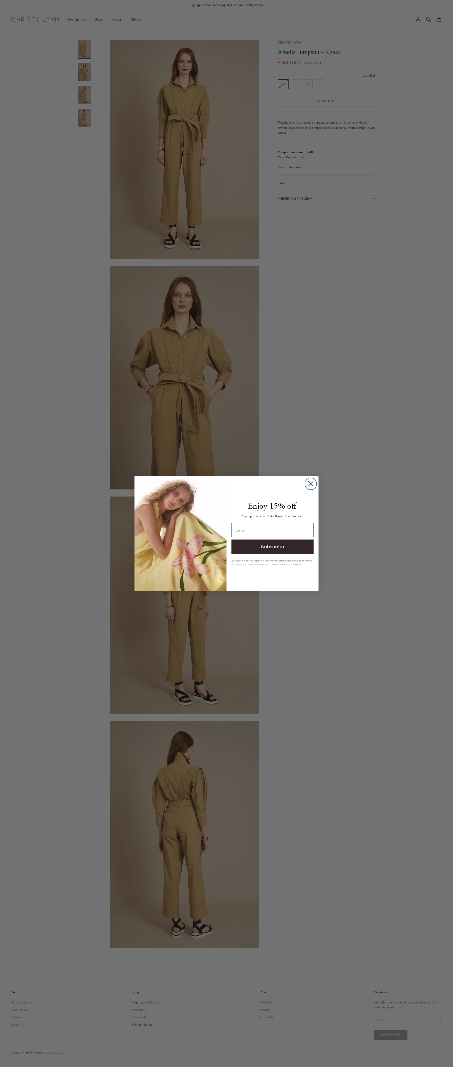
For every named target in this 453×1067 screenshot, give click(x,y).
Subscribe (272, 546)
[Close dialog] (311, 484)
